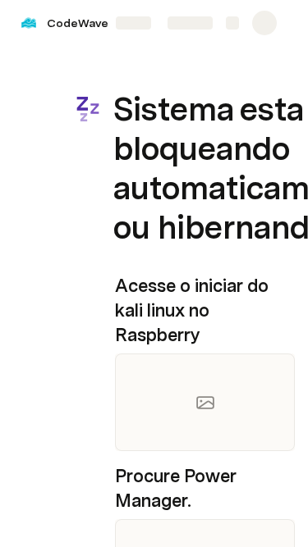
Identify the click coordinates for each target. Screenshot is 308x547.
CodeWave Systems (103, 23)
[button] (124, 72)
